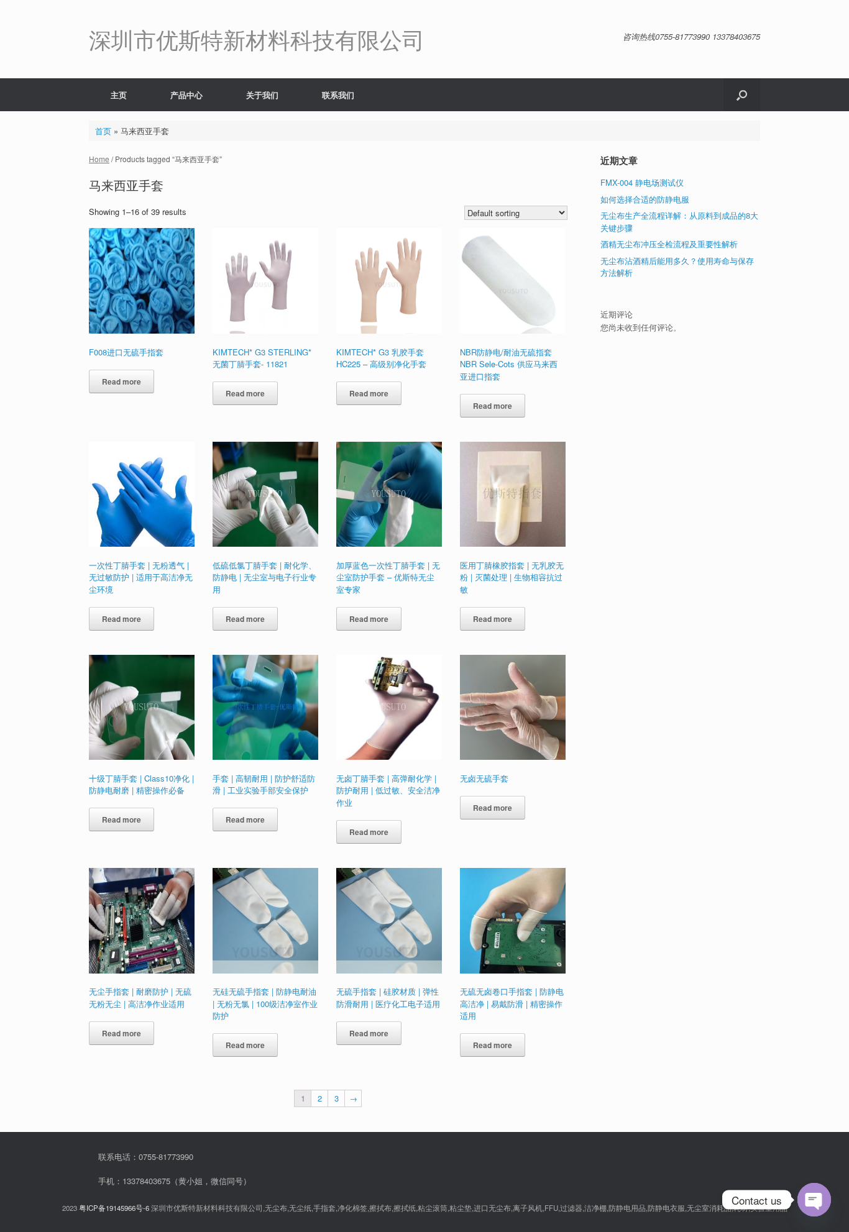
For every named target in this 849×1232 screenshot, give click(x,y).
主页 (119, 95)
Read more (121, 381)
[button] (741, 94)
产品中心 (186, 95)
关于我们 (262, 95)
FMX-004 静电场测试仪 (642, 182)
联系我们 (338, 95)
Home (99, 158)
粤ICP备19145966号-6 (114, 1208)
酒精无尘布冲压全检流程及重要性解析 (669, 244)
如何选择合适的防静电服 (644, 199)
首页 (103, 131)
